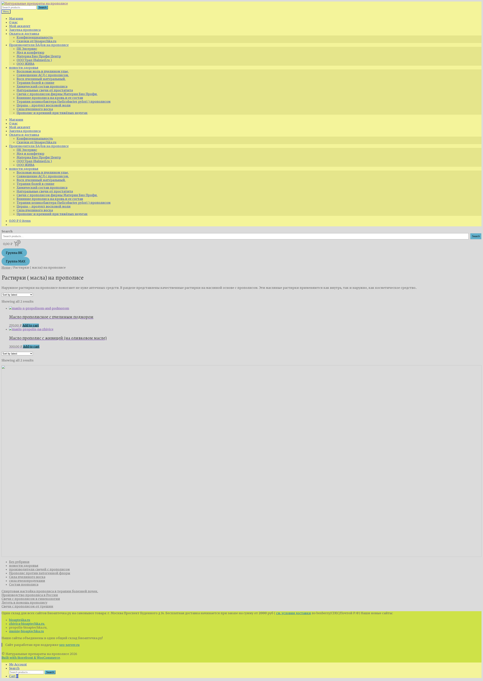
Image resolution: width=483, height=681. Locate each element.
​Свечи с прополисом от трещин (27, 606)
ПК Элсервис (27, 49)
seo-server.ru (69, 645)
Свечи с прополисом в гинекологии (31, 599)
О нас (13, 22)
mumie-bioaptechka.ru (26, 631)
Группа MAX (15, 261)
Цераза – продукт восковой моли (44, 105)
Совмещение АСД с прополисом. (43, 75)
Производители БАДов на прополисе (39, 45)
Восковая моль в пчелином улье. (43, 71)
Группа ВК (14, 253)
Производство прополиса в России (30, 595)
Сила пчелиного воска (35, 109)
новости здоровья (23, 67)
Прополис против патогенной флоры (39, 573)
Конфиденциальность (35, 37)
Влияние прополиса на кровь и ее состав (50, 98)
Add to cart (30, 325)
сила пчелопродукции (27, 581)
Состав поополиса (23, 584)
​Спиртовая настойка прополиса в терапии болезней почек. (50, 591)
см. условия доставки (293, 613)
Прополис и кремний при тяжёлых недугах (52, 113)
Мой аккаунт (19, 26)
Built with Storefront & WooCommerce (31, 657)
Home (6, 267)
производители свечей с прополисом (39, 569)
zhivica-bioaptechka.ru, (27, 624)
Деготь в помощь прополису (24, 602)
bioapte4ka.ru (19, 620)
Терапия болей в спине (35, 83)
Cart (13, 676)
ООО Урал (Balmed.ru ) (34, 60)
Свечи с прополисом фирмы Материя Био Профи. (57, 94)
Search (42, 7)
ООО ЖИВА (25, 64)
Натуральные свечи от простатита (45, 90)
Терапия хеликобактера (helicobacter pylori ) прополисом (64, 101)
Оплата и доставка (24, 33)
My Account (18, 664)
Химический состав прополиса (42, 86)
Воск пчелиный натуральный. (41, 79)
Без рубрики (19, 562)
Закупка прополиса (25, 30)
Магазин (16, 18)
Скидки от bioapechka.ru (36, 41)
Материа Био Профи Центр (39, 56)
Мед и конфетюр (30, 52)
